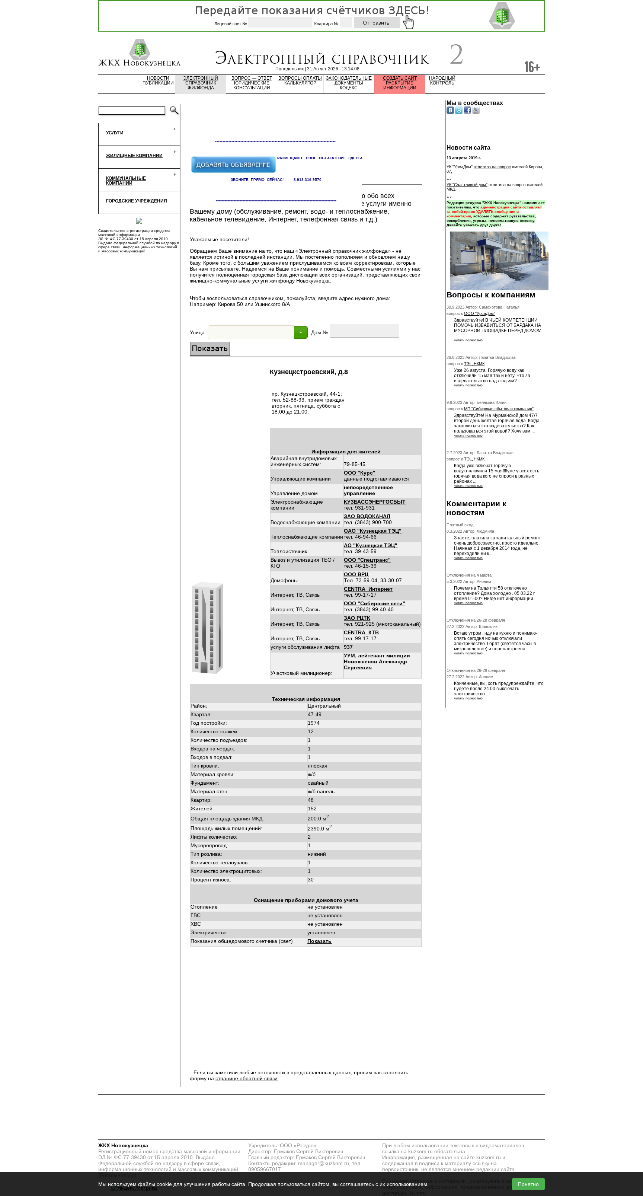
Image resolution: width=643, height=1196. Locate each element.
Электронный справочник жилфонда (200, 83)
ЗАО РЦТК (357, 618)
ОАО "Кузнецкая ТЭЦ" (373, 531)
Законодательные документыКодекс (349, 83)
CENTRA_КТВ (361, 632)
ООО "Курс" (359, 473)
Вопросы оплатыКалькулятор (300, 81)
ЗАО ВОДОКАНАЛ (367, 516)
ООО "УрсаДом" (479, 313)
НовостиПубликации (158, 81)
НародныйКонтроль (442, 81)
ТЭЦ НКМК (474, 363)
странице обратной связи (246, 1078)
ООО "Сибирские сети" (374, 603)
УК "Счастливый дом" (467, 184)
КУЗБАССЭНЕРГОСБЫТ (375, 502)
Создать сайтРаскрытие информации (400, 83)
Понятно (528, 1184)
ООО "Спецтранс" (367, 560)
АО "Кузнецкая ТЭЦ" (370, 545)
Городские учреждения (136, 201)
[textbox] (251, 332)
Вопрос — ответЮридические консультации (251, 83)
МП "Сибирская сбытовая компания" (499, 408)
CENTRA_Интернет (368, 589)
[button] (301, 332)
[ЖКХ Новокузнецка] (139, 53)
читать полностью (468, 340)
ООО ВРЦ (356, 574)
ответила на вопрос (492, 167)
